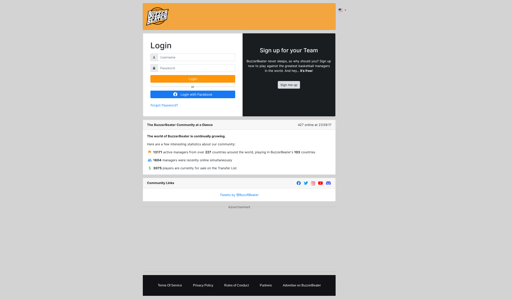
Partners (266, 285)
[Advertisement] (239, 240)
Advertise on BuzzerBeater (302, 285)
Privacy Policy (203, 285)
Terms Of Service (170, 285)
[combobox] (342, 10)
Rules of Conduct (236, 285)
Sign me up (288, 85)
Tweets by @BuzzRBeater (239, 195)
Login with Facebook (196, 94)
